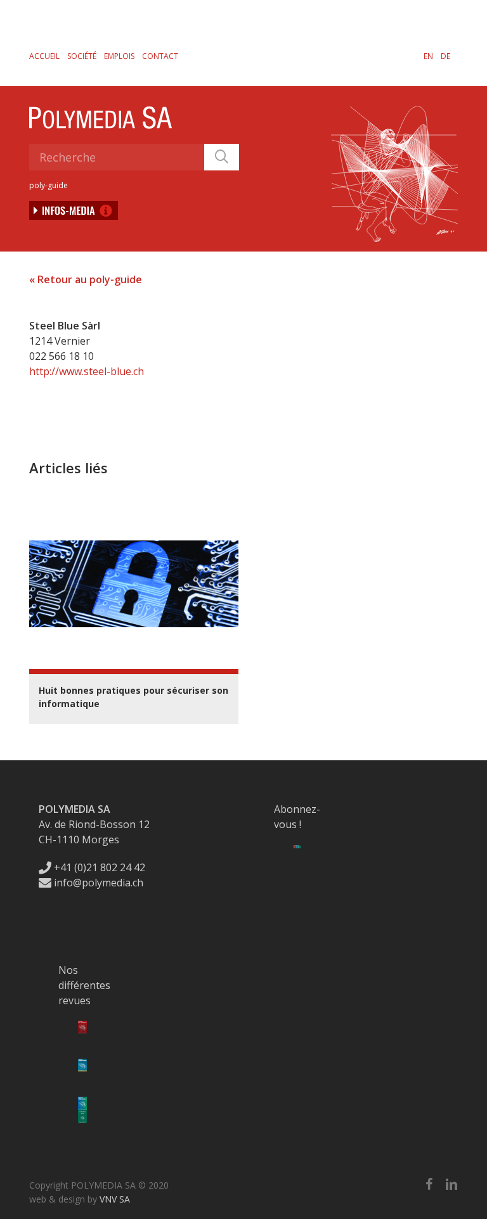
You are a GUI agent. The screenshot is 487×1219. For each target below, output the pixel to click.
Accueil (44, 56)
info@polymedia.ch (98, 883)
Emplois (119, 56)
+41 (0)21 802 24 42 (98, 867)
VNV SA (115, 1199)
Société (81, 56)
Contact (160, 56)
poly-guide (48, 185)
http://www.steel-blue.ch (86, 371)
